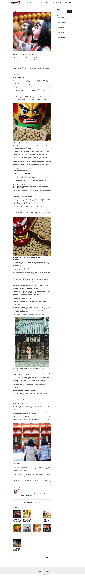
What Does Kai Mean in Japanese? (63, 25)
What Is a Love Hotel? (61, 37)
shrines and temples (25, 368)
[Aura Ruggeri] (16, 491)
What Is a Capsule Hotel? (62, 35)
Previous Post (16, 557)
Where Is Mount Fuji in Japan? (62, 40)
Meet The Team (35, 569)
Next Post (48, 557)
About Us (65, 2)
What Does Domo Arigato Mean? (63, 20)
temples (48, 268)
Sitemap (54, 569)
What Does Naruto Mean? (62, 22)
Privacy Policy (41, 569)
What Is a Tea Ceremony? (62, 32)
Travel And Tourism (42, 2)
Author (14, 487)
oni (46, 377)
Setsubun (15, 145)
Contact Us (70, 2)
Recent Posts (18, 487)
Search (58, 9)
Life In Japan (36, 2)
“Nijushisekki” (16, 187)
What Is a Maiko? (60, 17)
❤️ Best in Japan (59, 2)
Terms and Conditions (48, 569)
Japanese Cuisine (30, 2)
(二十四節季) (21, 187)
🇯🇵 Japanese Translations (50, 2)
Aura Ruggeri (18, 53)
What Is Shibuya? (60, 27)
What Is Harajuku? (60, 30)
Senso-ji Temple (47, 402)
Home (25, 2)
